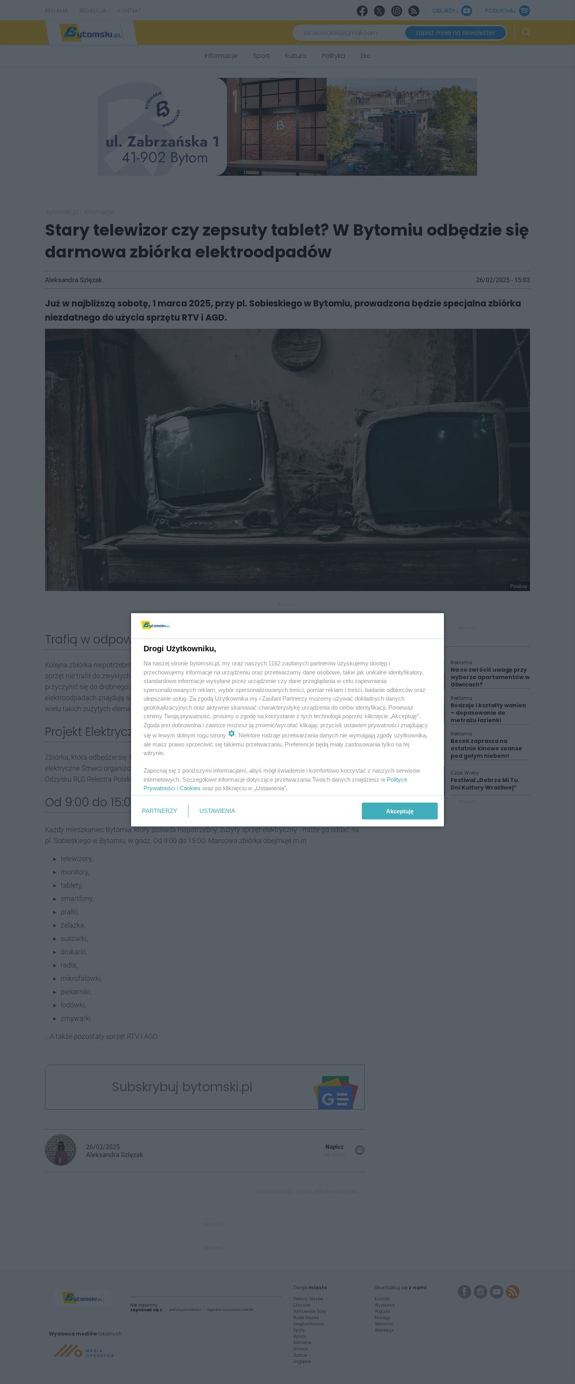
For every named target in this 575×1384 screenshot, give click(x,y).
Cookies (190, 788)
